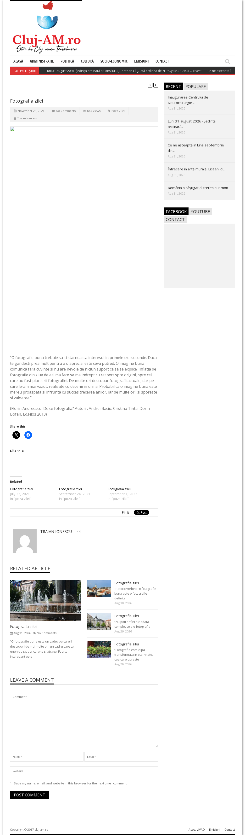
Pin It (125, 512)
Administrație (42, 61)
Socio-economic (114, 61)
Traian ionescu (27, 118)
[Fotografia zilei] (49, 600)
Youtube (200, 211)
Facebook (176, 211)
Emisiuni (141, 61)
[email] (78, 531)
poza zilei (118, 111)
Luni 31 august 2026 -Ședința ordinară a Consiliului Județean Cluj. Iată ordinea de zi (97, 71)
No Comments (66, 111)
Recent (173, 86)
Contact (162, 61)
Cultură (87, 61)
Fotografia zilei (21, 489)
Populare (195, 86)
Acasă (18, 61)
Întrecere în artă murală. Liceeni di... (196, 169)
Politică (67, 61)
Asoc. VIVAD (197, 830)
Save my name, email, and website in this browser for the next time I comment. (70, 783)
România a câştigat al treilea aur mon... (199, 187)
